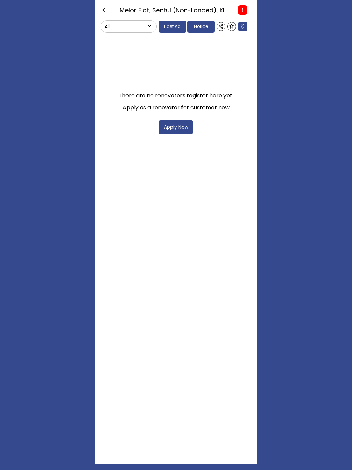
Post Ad (172, 26)
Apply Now (176, 127)
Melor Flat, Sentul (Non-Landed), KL (173, 10)
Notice (201, 26)
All (107, 26)
